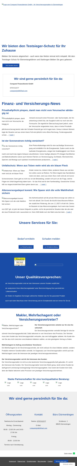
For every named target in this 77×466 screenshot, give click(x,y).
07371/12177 (41, 421)
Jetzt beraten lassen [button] (11, 65)
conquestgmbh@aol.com (18, 91)
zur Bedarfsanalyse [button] (26, 247)
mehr (11, 135)
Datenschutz (21, 461)
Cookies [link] (50, 461)
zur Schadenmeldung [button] (51, 247)
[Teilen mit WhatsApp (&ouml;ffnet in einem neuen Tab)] (74, 453)
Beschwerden (42, 461)
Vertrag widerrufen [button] (61, 461)
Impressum (12, 461)
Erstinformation (31, 461)
